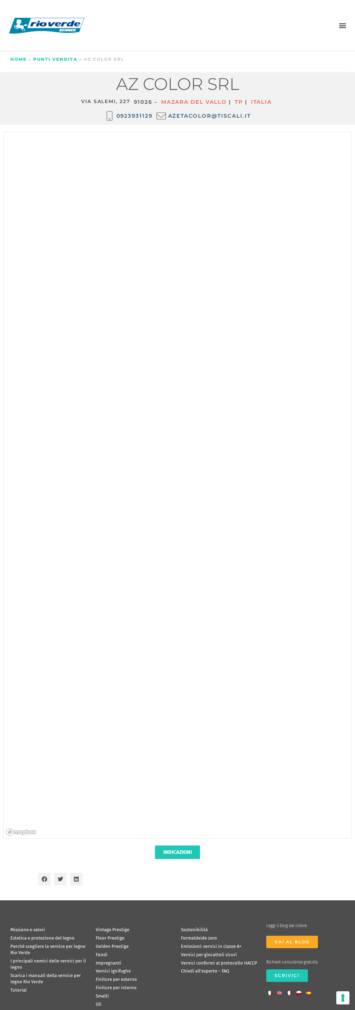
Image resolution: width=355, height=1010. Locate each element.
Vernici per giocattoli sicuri (209, 954)
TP (239, 102)
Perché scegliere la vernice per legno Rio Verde (48, 949)
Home (18, 59)
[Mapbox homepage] (21, 832)
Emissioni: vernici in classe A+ (211, 946)
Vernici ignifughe (113, 971)
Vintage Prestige (112, 929)
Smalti (102, 996)
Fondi (101, 954)
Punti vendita (55, 59)
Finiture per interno (116, 987)
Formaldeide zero (199, 938)
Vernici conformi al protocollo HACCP (219, 963)
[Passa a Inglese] (281, 991)
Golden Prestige (112, 946)
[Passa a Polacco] (300, 991)
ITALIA (261, 102)
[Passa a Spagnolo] (310, 991)
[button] (342, 25)
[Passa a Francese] (291, 991)
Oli (99, 1004)
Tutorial (18, 990)
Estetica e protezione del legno (42, 938)
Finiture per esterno (116, 979)
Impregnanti (108, 963)
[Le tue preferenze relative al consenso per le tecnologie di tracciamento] (342, 997)
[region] (178, 485)
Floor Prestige (110, 938)
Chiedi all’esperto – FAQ (205, 971)
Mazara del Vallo (194, 102)
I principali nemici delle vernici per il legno (48, 964)
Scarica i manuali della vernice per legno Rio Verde (45, 978)
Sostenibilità (194, 929)
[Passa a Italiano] (271, 991)
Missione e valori (27, 929)
